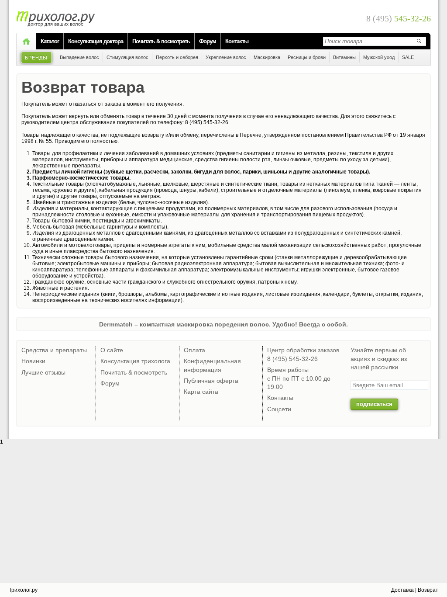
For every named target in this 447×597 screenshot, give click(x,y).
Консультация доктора (95, 41)
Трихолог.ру (23, 590)
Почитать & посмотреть (161, 41)
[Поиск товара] (419, 41)
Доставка (402, 590)
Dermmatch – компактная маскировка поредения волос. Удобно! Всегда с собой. (223, 324)
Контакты (236, 41)
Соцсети (279, 409)
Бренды (36, 57)
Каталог (50, 41)
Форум (207, 41)
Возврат (428, 590)
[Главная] (26, 41)
